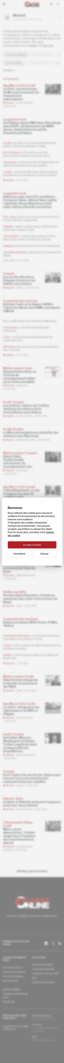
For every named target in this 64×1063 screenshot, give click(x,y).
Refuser (44, 553)
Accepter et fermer (32, 544)
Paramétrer (19, 553)
